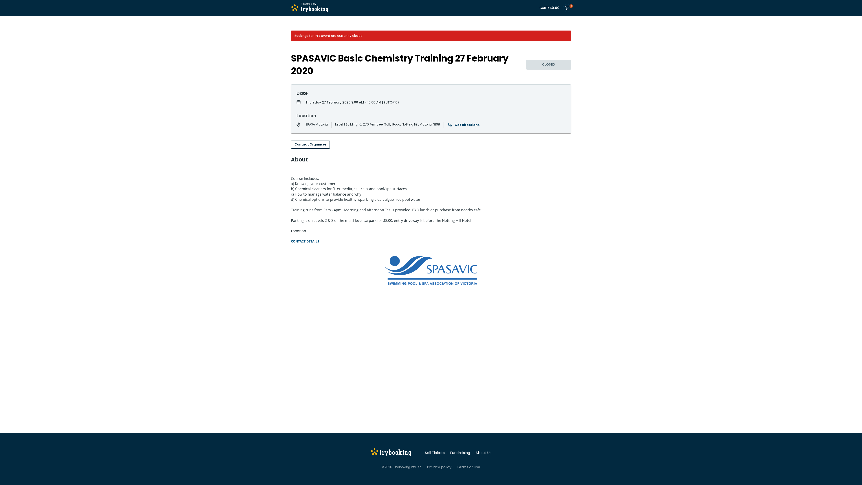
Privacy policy (439, 467)
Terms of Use (468, 467)
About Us (483, 452)
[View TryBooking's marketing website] (391, 453)
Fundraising (460, 452)
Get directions (467, 125)
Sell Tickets (435, 452)
